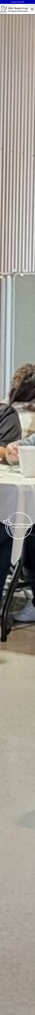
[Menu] (32, 9)
